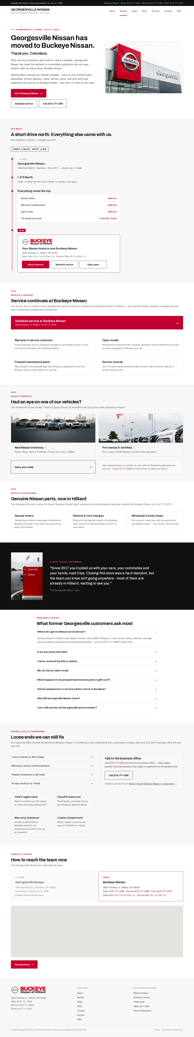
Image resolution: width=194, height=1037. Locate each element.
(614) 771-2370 (176, 3)
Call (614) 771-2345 (53, 103)
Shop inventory (36, 264)
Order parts (93, 264)
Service (123, 10)
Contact (168, 10)
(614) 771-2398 (155, 3)
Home (112, 10)
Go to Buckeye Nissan (28, 93)
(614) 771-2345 (133, 3)
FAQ (179, 10)
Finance (156, 10)
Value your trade (53, 467)
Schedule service (24, 103)
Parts (144, 10)
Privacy (157, 1029)
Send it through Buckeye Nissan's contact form (153, 783)
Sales (134, 10)
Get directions (24, 964)
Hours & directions (142, 1010)
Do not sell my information (172, 1029)
